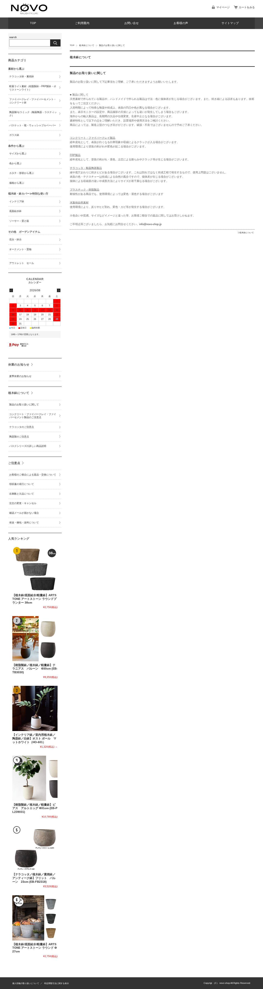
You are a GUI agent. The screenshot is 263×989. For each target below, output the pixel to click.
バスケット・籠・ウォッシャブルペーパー (32, 125)
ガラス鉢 (14, 135)
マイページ (223, 7)
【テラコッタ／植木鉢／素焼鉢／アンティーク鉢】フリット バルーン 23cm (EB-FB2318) (33, 878)
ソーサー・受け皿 (19, 221)
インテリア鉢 (16, 201)
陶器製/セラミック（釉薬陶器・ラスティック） (33, 114)
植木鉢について (86, 45)
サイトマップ (230, 23)
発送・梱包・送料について (24, 522)
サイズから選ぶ (18, 153)
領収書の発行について (21, 484)
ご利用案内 (82, 23)
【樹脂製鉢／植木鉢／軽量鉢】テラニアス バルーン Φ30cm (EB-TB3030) (35, 669)
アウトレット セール (21, 263)
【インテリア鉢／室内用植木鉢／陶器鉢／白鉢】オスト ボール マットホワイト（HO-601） (34, 738)
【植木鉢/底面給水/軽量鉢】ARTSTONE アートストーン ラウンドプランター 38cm (34, 599)
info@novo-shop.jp (150, 224)
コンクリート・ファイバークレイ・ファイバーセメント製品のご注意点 (32, 416)
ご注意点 (14, 463)
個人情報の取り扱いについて (25, 983)
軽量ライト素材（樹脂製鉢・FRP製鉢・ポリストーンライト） (32, 88)
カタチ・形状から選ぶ (21, 173)
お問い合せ (131, 23)
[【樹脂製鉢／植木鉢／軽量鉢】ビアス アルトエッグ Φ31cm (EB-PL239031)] (35, 778)
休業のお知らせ (18, 364)
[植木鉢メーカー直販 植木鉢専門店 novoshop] (28, 14)
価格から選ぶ (16, 183)
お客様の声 (181, 23)
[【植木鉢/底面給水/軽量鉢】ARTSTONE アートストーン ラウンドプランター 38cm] (35, 568)
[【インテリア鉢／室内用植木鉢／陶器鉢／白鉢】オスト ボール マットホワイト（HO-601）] (35, 708)
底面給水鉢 (15, 211)
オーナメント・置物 (20, 249)
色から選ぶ (15, 163)
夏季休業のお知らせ (20, 376)
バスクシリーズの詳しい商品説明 (27, 446)
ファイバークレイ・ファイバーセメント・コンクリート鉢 (32, 101)
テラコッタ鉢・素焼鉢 (21, 76)
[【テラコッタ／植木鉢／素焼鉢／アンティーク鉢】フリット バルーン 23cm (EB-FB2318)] (35, 848)
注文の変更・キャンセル (22, 503)
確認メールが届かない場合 (24, 512)
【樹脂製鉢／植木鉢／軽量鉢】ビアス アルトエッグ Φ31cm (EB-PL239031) (34, 808)
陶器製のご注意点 (19, 436)
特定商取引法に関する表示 (56, 983)
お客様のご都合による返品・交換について (32, 474)
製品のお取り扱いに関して (88, 73)
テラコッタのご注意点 (21, 427)
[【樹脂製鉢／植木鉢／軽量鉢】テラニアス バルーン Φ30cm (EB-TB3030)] (35, 638)
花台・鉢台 (15, 239)
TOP (33, 23)
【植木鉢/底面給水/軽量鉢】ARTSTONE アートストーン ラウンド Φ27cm (34, 948)
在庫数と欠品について (21, 493)
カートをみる (247, 7)
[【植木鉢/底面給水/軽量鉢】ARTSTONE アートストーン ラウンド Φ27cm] (35, 917)
